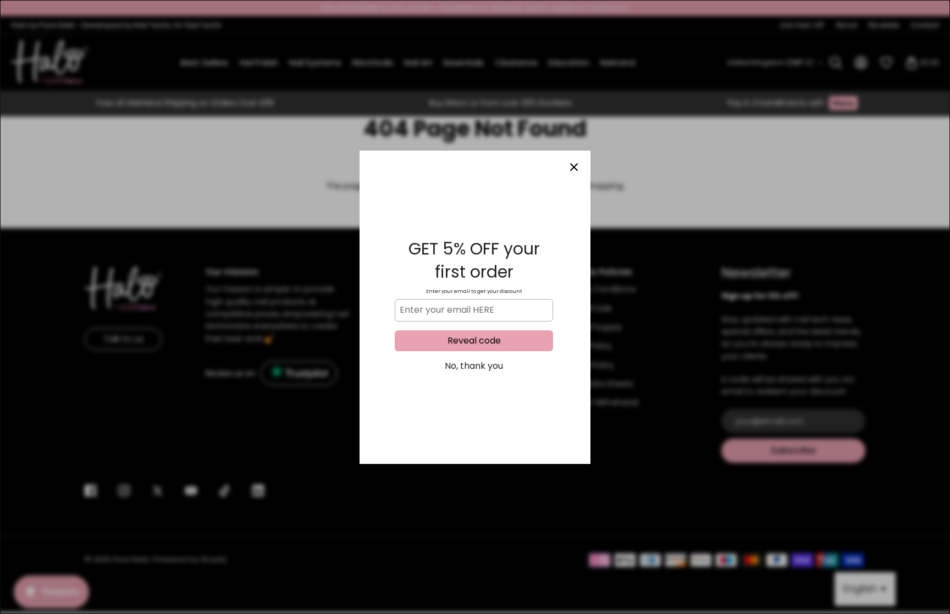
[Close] (574, 167)
